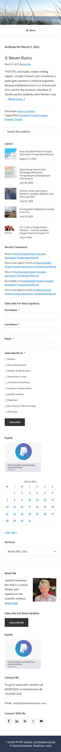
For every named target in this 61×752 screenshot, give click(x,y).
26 (45, 513)
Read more (11, 603)
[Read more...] (16, 99)
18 (37, 506)
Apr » (14, 532)
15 (14, 506)
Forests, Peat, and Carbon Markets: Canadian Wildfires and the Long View (36, 193)
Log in (49, 745)
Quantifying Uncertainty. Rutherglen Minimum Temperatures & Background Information (35, 174)
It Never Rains (18, 58)
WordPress (38, 745)
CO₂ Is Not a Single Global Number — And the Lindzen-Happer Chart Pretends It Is (34, 230)
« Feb (7, 532)
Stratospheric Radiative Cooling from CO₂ (37, 211)
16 (22, 506)
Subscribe (14, 422)
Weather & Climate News (18, 370)
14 (7, 506)
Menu (32, 30)
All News (11, 359)
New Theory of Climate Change (21, 405)
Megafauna (12, 400)
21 (7, 513)
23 (22, 513)
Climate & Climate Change (33, 115)
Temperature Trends (16, 376)
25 (37, 513)
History (21, 111)
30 (22, 520)
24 (29, 513)
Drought (9, 119)
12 (45, 499)
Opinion (31, 111)
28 (7, 520)
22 (14, 513)
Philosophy (12, 411)
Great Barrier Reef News (18, 382)
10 (29, 499)
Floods (18, 119)
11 (37, 499)
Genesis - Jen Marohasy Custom (39, 741)
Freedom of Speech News (19, 388)
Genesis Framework (22, 745)
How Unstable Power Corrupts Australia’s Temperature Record (36, 153)
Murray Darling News (16, 365)
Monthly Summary (15, 394)
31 (29, 520)
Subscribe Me (16, 622)
